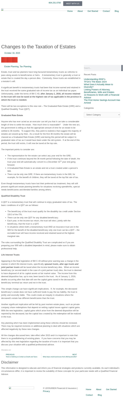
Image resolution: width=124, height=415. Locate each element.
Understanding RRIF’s (94, 79)
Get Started (93, 11)
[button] (4, 60)
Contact (106, 11)
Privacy (46, 391)
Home (70, 11)
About (80, 11)
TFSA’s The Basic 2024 (95, 82)
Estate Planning (11, 66)
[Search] (122, 68)
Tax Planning (25, 66)
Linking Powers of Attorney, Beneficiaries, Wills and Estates (99, 91)
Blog (117, 11)
